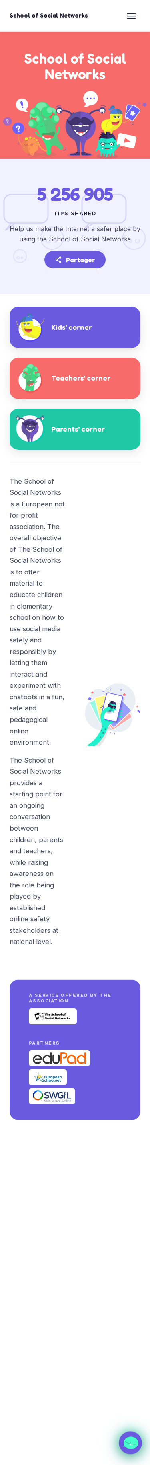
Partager (75, 260)
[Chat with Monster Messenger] (130, 1442)
